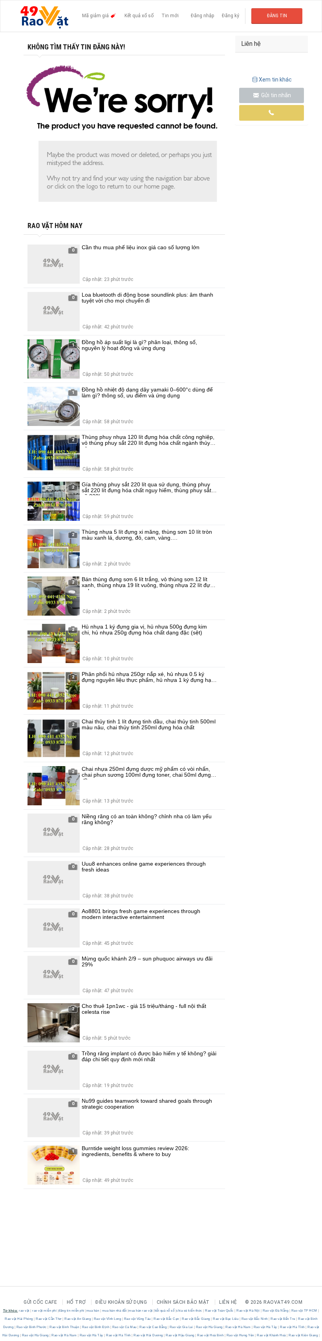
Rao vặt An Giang (78, 1319)
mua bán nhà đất (114, 1310)
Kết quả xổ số (139, 15)
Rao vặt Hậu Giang (180, 1335)
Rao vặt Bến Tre (283, 1319)
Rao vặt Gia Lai (181, 1327)
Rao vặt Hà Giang (209, 1327)
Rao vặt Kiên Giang (303, 1335)
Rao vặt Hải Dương (148, 1335)
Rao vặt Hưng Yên (240, 1335)
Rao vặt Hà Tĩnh (292, 1327)
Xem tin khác (275, 79)
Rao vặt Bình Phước (31, 1327)
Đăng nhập (202, 15)
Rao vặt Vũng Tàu (137, 1319)
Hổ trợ (76, 1302)
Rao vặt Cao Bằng (153, 1327)
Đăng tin (277, 15)
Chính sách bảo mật (183, 1302)
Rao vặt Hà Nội (248, 1310)
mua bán (92, 1310)
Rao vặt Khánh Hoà (271, 1335)
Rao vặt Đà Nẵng (275, 1310)
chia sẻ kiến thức (189, 1310)
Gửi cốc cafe (40, 1302)
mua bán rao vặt (140, 1310)
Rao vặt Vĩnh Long (107, 1319)
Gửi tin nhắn (275, 95)
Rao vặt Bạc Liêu (226, 1319)
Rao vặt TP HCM (304, 1310)
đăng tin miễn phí (71, 1310)
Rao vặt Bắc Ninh (254, 1319)
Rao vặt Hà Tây (265, 1327)
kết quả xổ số (165, 1310)
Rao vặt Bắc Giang (196, 1319)
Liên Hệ (228, 1302)
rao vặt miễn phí (44, 1310)
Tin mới (170, 15)
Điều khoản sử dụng (121, 1302)
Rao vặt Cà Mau (124, 1327)
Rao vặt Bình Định (95, 1327)
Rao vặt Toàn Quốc (219, 1310)
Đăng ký (230, 15)
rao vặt (24, 1310)
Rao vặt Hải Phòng (19, 1319)
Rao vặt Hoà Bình (210, 1335)
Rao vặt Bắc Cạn (166, 1319)
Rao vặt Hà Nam (238, 1327)
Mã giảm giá (96, 15)
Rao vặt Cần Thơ (49, 1319)
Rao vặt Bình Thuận (64, 1327)
